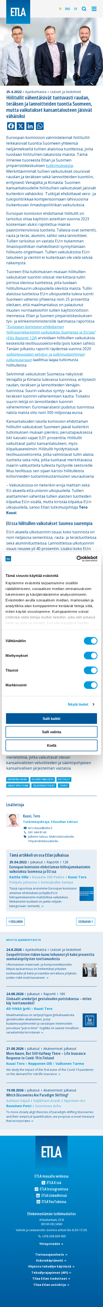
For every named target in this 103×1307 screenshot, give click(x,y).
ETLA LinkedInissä (54, 1195)
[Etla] (18, 12)
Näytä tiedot (78, 704)
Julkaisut (36, 862)
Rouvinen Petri (18, 1106)
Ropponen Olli (40, 1063)
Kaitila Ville (19, 877)
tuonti (63, 785)
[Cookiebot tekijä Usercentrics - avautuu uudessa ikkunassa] (76, 559)
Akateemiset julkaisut (59, 1048)
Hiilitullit (64, 779)
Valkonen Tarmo (70, 1063)
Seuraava (84, 921)
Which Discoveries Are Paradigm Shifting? (37, 1095)
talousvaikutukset (44, 785)
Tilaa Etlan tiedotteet (50, 1279)
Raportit (52, 862)
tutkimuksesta (59, 165)
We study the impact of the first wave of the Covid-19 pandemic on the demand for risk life (50, 1072)
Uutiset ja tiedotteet (65, 91)
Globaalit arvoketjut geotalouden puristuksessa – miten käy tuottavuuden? (49, 1001)
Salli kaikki (51, 718)
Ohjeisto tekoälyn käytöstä (50, 1266)
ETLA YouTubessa (53, 1201)
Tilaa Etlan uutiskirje (50, 1285)
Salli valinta (51, 732)
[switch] (90, 655)
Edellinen (17, 921)
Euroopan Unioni (17, 779)
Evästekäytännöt (50, 1260)
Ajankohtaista (35, 91)
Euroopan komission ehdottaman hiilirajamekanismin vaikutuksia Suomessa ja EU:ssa (49, 869)
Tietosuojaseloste (50, 1255)
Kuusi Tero (77, 877)
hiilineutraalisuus (42, 779)
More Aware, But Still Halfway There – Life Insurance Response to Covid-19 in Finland (46, 1056)
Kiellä (51, 745)
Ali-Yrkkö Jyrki (18, 1008)
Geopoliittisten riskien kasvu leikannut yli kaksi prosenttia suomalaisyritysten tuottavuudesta (50, 957)
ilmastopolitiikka (18, 785)
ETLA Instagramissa (53, 1189)
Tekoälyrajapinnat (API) (50, 1273)
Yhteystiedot (50, 1244)
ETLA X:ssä (53, 1182)
